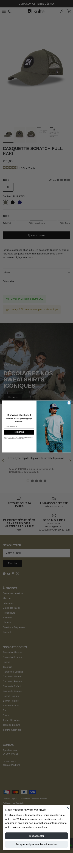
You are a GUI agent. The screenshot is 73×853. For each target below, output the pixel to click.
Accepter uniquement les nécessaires (37, 844)
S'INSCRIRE (19, 432)
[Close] (67, 807)
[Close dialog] (69, 402)
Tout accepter (36, 835)
